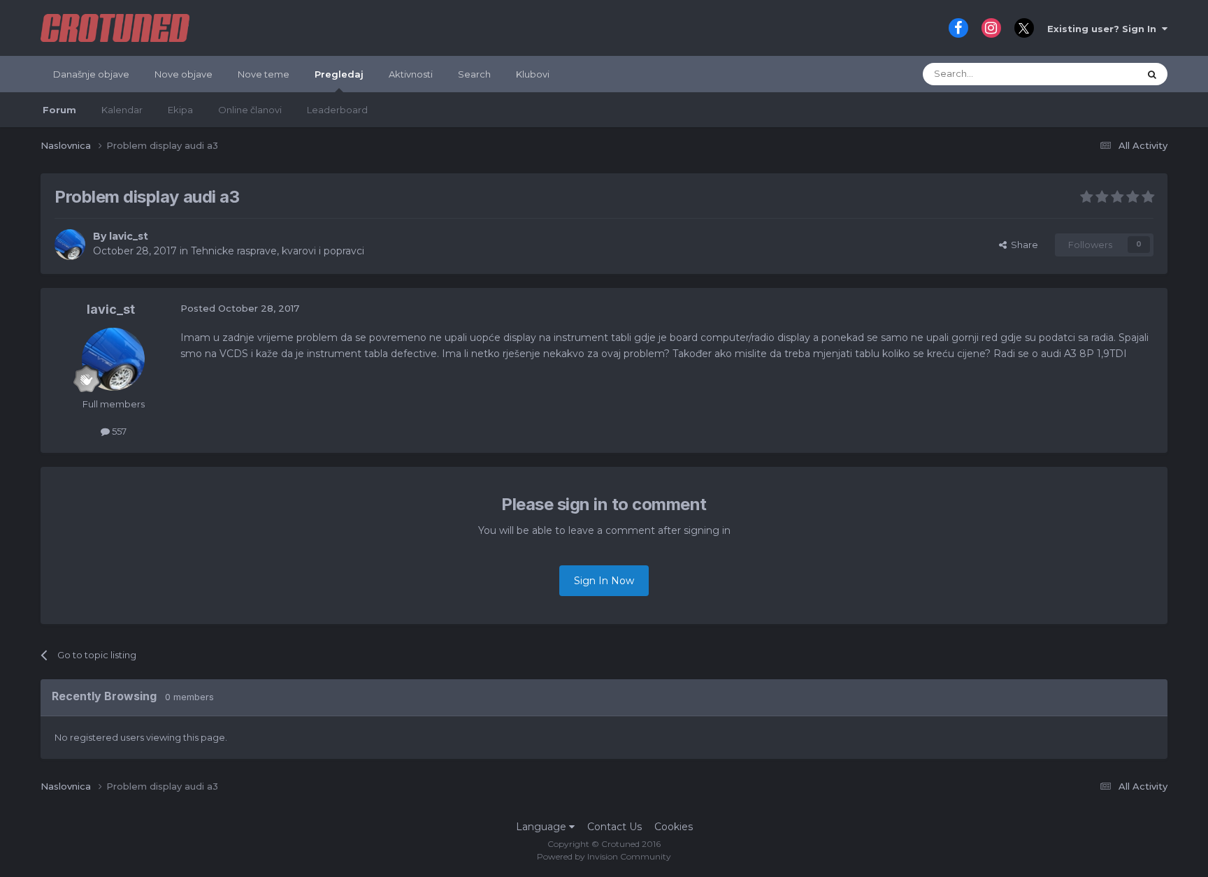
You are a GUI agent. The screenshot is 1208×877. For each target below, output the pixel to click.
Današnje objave (91, 74)
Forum (59, 109)
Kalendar (122, 109)
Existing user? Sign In (1104, 28)
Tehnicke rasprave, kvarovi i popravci (277, 251)
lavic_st (128, 236)
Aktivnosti (411, 74)
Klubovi (532, 74)
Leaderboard (337, 109)
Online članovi (250, 109)
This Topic (1098, 73)
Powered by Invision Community (604, 856)
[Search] (1152, 74)
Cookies (673, 826)
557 (118, 431)
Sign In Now (604, 580)
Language (542, 826)
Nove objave (183, 74)
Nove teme (263, 74)
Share (1022, 244)
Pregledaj (339, 74)
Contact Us (614, 826)
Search (474, 74)
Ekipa (180, 109)
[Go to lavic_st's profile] (70, 244)
